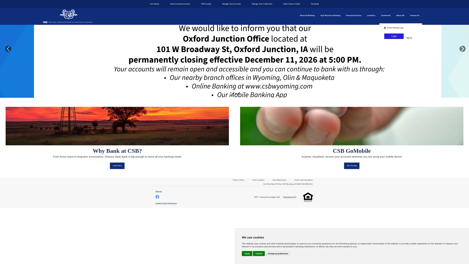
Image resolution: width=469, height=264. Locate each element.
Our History (154, 4)
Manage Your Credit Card (262, 4)
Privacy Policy (238, 180)
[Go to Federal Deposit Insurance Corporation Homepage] (67, 22)
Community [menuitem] (386, 15)
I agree (247, 254)
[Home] (67, 14)
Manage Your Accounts (231, 4)
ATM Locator (206, 4)
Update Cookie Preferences (166, 203)
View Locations (258, 180)
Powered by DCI (289, 197)
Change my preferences (278, 254)
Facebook (315, 4)
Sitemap (158, 191)
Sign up (409, 38)
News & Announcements (180, 4)
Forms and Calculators (303, 180)
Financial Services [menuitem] (353, 15)
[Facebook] (157, 197)
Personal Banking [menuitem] (307, 15)
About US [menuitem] (400, 15)
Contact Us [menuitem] (414, 15)
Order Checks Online (291, 4)
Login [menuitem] (394, 36)
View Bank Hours (279, 180)
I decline (258, 254)
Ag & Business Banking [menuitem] (330, 15)
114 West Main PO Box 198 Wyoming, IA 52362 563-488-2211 (288, 184)
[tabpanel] (234, 49)
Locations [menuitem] (371, 15)
